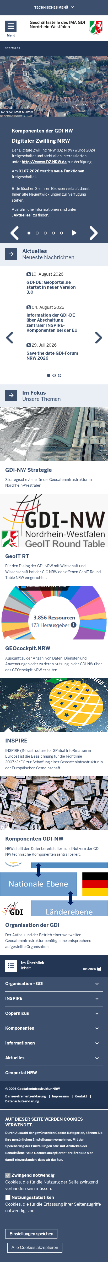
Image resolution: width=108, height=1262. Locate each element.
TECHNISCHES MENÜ (61, 7)
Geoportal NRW (21, 1073)
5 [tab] (61, 233)
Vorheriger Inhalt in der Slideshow (15, 233)
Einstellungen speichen (31, 1233)
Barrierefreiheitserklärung (25, 1096)
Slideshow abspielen (75, 233)
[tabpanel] (54, 149)
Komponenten (19, 1028)
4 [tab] (53, 233)
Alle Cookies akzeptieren (35, 1247)
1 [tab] (29, 233)
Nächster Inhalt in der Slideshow (93, 233)
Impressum (60, 1096)
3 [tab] (45, 233)
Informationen (20, 1043)
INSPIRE (13, 998)
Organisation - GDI (24, 983)
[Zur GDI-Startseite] (66, 28)
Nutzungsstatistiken (33, 1197)
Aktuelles (15, 1058)
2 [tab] (37, 233)
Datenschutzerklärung (22, 1101)
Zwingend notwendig (33, 1175)
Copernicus (17, 1013)
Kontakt (81, 1096)
